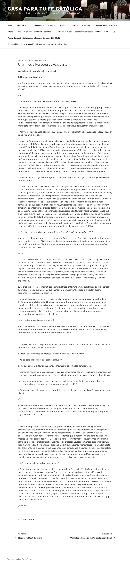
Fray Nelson (40, 61)
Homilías (38, 25)
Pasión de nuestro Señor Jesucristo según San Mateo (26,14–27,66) (86, 32)
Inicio (10, 25)
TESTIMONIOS (23, 25)
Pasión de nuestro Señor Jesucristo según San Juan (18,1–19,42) (34, 38)
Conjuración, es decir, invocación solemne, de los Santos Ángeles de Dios (38, 44)
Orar (74, 25)
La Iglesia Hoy (29, 519)
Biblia (50, 25)
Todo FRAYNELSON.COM (106, 25)
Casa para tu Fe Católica (45, 9)
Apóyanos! (86, 25)
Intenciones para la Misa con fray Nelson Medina (31, 32)
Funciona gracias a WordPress (19, 559)
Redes (62, 25)
